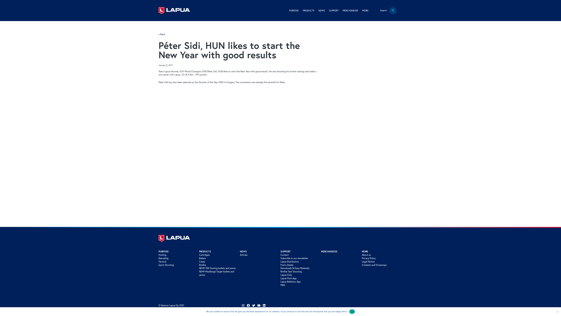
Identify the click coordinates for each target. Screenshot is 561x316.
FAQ (282, 285)
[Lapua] (174, 10)
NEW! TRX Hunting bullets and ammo (217, 268)
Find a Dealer (287, 264)
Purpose (164, 251)
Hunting (162, 254)
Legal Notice (368, 261)
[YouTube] (259, 305)
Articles (243, 254)
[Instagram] (243, 305)
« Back (162, 34)
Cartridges (204, 254)
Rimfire (202, 264)
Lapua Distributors (289, 261)
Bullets (202, 258)
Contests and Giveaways (374, 264)
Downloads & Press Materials (294, 268)
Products (205, 251)
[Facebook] (248, 305)
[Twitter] (253, 305)
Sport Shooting (166, 264)
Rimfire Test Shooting (291, 271)
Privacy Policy (369, 258)
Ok (352, 311)
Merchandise (350, 10)
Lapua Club (286, 274)
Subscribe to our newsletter (294, 258)
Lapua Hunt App (288, 278)
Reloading (163, 258)
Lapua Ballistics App (290, 281)
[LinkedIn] (264, 305)
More (365, 251)
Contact (284, 254)
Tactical (162, 261)
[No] (557, 311)
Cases (202, 261)
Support (285, 251)
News (243, 251)
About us (366, 254)
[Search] (392, 12)
